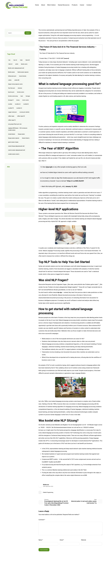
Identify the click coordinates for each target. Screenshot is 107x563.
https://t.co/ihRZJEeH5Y (75, 181)
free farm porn (11, 88)
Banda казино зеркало (23, 72)
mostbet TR (11, 108)
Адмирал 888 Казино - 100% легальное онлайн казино (17, 129)
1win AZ (15, 60)
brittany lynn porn (12, 76)
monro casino (25, 100)
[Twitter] (98, 5)
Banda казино (11, 72)
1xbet (21, 60)
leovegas (28, 96)
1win (9, 60)
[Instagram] (101, 5)
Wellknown (46, 484)
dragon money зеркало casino (15, 84)
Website (83, 540)
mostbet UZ (19, 108)
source (66, 58)
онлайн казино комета (13, 154)
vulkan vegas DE (21, 116)
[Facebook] (95, 5)
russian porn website (24, 112)
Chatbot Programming (48, 492)
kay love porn (11, 92)
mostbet (10, 104)
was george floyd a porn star (14, 124)
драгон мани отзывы (13, 142)
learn (22, 96)
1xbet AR (27, 60)
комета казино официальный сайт (16, 150)
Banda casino (24, 64)
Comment (42, 519)
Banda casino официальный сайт (16, 68)
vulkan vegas (11, 116)
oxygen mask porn (12, 112)
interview (20, 88)
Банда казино (21, 134)
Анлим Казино (11, 134)
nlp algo (59, 292)
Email (62, 540)
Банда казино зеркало (13, 138)
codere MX (16, 80)
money (17, 100)
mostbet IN (26, 104)
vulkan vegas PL (12, 120)
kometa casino (20, 92)
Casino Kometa (22, 76)
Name (41, 540)
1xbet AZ (10, 64)
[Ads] (19, 183)
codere (9, 80)
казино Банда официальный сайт (16, 146)
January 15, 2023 (71, 186)
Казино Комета (25, 138)
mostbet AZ (18, 104)
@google (49, 167)
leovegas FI (10, 100)
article (16, 64)
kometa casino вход (13, 96)
